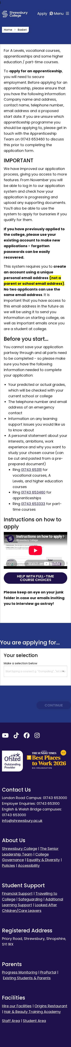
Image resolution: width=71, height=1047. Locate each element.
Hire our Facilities (17, 1005)
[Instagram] (37, 736)
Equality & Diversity (43, 859)
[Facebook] (27, 736)
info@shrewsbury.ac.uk (22, 820)
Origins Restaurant (51, 1005)
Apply (42, 13)
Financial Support (17, 893)
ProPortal (48, 972)
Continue (54, 705)
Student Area (34, 1020)
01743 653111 (31, 469)
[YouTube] (5, 736)
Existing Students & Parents (27, 978)
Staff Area (11, 1020)
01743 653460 (33, 492)
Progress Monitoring (19, 972)
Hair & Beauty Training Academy (32, 1011)
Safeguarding (30, 899)
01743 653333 (33, 503)
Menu (59, 13)
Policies (8, 865)
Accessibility (29, 865)
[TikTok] (16, 736)
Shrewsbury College (19, 848)
